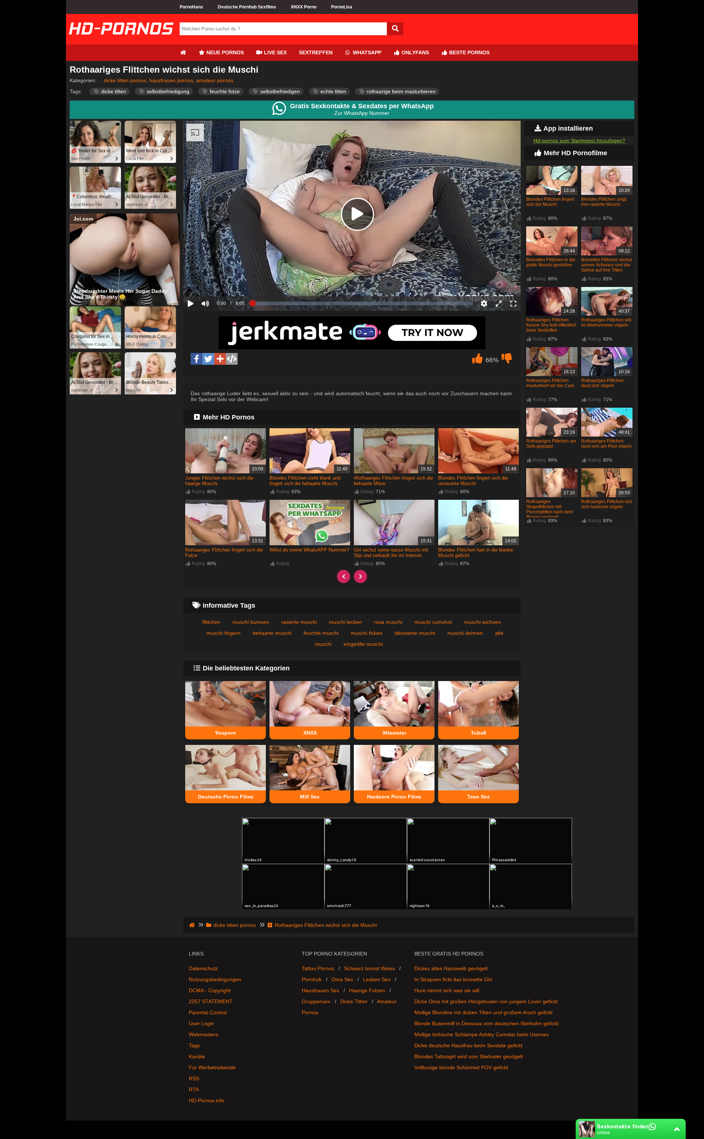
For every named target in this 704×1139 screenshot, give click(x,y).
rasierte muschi (299, 622)
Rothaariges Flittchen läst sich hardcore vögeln (606, 504)
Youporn (225, 733)
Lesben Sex (376, 979)
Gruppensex (316, 1001)
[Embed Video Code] (232, 359)
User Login (201, 1023)
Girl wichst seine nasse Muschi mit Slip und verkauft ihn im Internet (391, 552)
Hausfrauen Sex (320, 990)
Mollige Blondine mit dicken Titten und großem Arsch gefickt (483, 1012)
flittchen (211, 622)
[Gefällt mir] (477, 360)
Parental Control (208, 1012)
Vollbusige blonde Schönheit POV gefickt (461, 1067)
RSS (194, 1078)
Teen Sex (478, 797)
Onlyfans (414, 52)
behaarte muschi (272, 633)
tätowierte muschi (415, 633)
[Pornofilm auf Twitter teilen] (208, 359)
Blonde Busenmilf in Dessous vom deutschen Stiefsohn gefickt (486, 1023)
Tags (194, 1045)
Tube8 (478, 733)
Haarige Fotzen (367, 990)
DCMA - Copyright (210, 990)
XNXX (310, 733)
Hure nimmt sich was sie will (446, 990)
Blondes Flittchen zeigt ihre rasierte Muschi (603, 202)
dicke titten (113, 91)
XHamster (394, 733)
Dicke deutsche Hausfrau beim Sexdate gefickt (468, 1045)
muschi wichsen (482, 622)
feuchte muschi (321, 633)
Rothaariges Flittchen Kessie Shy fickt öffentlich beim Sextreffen (551, 325)
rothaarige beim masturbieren (400, 91)
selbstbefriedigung (167, 91)
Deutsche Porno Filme (225, 797)
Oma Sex (342, 979)
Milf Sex (310, 797)
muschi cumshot (433, 622)
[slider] (218, 281)
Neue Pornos (224, 52)
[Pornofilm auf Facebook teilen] (196, 359)
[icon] (183, 52)
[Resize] (498, 303)
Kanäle (197, 1056)
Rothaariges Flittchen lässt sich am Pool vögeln (606, 444)
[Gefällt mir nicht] (506, 360)
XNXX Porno (303, 7)
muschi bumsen (250, 622)
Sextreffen (316, 52)
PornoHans (191, 7)
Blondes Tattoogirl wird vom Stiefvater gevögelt (468, 1056)
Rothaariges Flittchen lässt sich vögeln (602, 383)
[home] (192, 925)
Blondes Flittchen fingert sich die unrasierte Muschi (473, 480)
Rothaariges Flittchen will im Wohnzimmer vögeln (606, 322)
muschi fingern (223, 633)
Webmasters (203, 1034)
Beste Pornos (468, 52)
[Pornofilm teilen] (220, 359)
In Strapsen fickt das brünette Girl (453, 979)
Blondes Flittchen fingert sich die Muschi (550, 202)
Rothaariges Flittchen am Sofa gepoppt (551, 444)
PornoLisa (341, 7)
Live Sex (275, 52)
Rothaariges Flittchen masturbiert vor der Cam (550, 383)
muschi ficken (366, 633)
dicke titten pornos (125, 80)
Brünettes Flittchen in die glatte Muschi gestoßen (550, 262)
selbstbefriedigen (279, 91)
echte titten (332, 91)
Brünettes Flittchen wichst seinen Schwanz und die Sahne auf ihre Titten (606, 265)
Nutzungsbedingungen (215, 979)
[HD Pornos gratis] (121, 41)
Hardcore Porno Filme (394, 797)
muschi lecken (345, 622)
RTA (194, 1089)
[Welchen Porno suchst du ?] (395, 28)
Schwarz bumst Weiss (369, 968)
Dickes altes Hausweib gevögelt (451, 968)
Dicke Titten (353, 1001)
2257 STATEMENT (210, 1001)
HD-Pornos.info (206, 1100)
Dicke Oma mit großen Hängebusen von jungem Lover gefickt (486, 1001)
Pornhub (312, 979)
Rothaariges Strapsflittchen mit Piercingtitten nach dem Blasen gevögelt (549, 509)
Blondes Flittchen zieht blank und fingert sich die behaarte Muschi (305, 480)
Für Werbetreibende (212, 1067)
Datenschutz (203, 968)
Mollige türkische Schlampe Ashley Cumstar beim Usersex (481, 1034)
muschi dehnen (465, 633)
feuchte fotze (224, 91)
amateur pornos (214, 80)
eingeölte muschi (363, 644)
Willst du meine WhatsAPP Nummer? (309, 550)
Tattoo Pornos (318, 968)
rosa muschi (388, 622)
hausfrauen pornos (171, 80)
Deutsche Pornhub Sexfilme (247, 7)
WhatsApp (366, 52)
